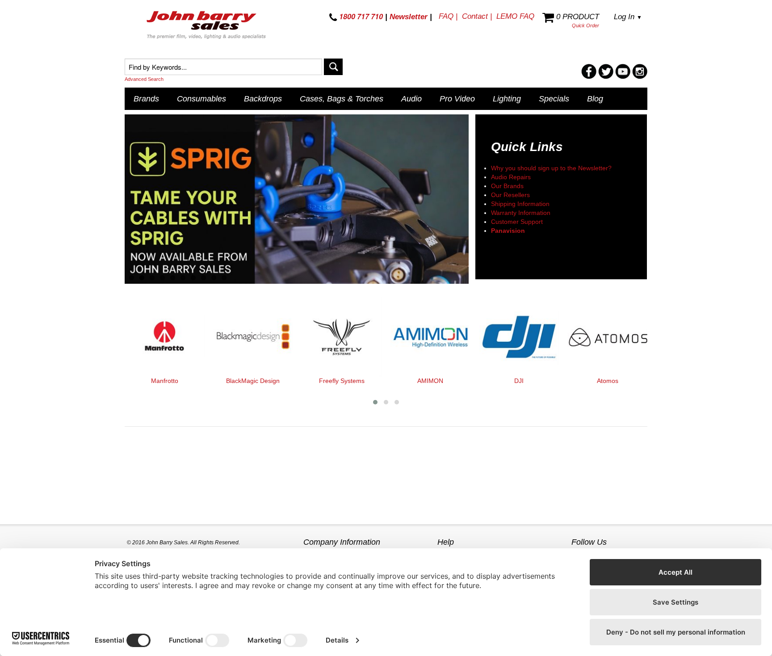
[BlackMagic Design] (253, 337)
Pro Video (457, 98)
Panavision (508, 230)
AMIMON (430, 380)
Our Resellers (510, 194)
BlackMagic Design (253, 380)
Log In (628, 17)
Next (481, 199)
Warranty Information (520, 212)
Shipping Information (520, 203)
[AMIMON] (430, 337)
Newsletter (409, 17)
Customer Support (517, 221)
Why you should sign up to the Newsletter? (551, 168)
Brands (146, 98)
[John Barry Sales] (207, 26)
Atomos (607, 380)
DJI (519, 380)
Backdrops (263, 98)
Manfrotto (164, 380)
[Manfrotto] (164, 337)
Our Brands (507, 185)
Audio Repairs (511, 177)
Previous (111, 199)
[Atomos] (607, 337)
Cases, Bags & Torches (341, 98)
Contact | (477, 16)
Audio (411, 98)
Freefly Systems (342, 380)
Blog (595, 98)
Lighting (507, 98)
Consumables (201, 98)
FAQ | (448, 16)
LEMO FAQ (515, 16)
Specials (554, 98)
